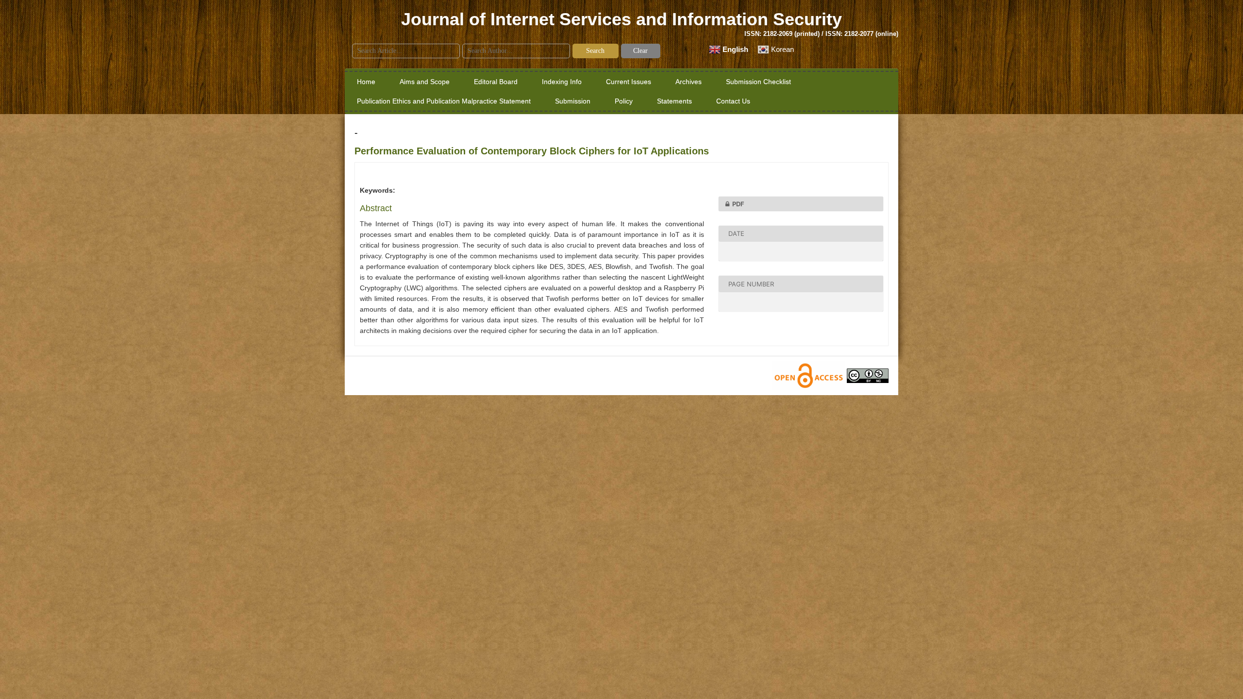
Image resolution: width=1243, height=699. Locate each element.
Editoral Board (496, 81)
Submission (572, 101)
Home (366, 81)
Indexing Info (562, 81)
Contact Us (733, 101)
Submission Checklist (758, 81)
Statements (674, 101)
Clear (640, 50)
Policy (624, 101)
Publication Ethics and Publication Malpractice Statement (444, 101)
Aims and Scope (425, 81)
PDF (738, 204)
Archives (688, 81)
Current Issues (628, 81)
